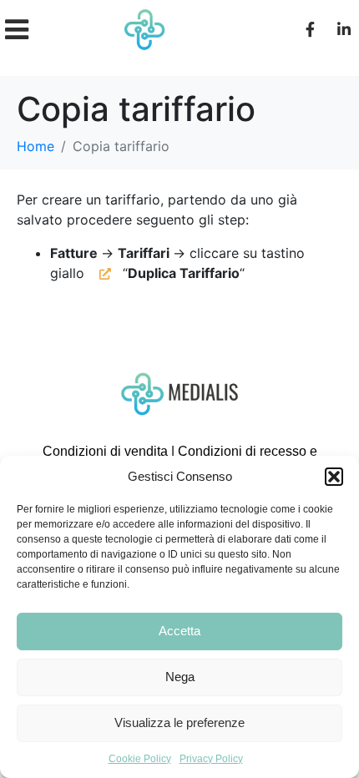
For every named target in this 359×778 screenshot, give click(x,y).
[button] (334, 476)
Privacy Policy (211, 759)
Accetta (179, 631)
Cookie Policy (140, 759)
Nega (180, 676)
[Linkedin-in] (344, 29)
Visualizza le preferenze (179, 722)
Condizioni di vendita (105, 451)
